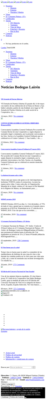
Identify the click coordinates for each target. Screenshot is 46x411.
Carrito (4, 48)
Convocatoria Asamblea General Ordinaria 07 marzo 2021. (21, 149)
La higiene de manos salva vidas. (12, 175)
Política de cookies (13, 357)
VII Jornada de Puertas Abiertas (11, 99)
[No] (25, 397)
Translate (18, 386)
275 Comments (19, 265)
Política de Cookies (17, 397)
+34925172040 (15, 378)
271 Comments (19, 289)
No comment (18, 116)
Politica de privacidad (14, 355)
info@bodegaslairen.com (35, 380)
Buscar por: (5, 367)
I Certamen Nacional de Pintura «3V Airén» (15, 221)
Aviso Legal (10, 353)
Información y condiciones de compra (20, 359)
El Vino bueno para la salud (10, 247)
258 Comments (23, 241)
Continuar (5, 397)
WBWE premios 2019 (8, 199)
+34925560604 (37, 378)
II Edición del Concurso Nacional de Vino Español (17, 271)
